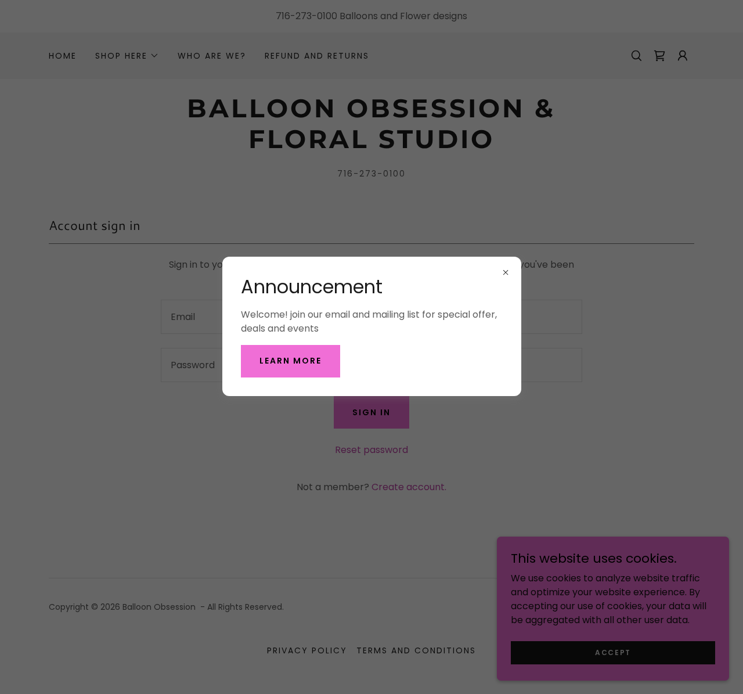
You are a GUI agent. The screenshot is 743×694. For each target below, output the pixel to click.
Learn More (290, 360)
